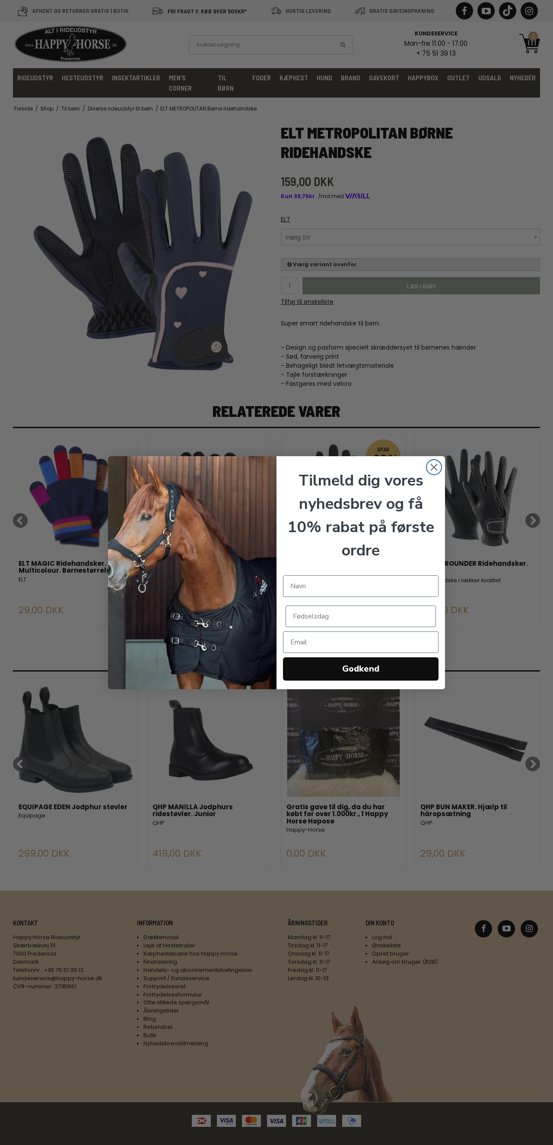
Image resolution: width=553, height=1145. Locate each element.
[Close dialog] (434, 467)
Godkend (360, 669)
